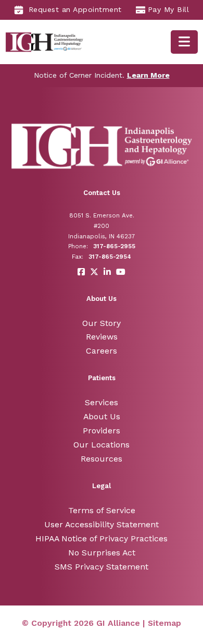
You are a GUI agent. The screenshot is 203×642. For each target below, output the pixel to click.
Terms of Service (101, 510)
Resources (101, 459)
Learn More (148, 75)
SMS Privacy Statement (101, 567)
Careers (101, 351)
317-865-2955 (114, 246)
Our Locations (101, 445)
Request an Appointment (75, 9)
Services (101, 402)
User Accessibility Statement (101, 524)
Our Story (101, 323)
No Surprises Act (101, 553)
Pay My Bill (168, 9)
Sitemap (164, 623)
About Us (101, 416)
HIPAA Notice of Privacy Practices (101, 538)
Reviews (102, 337)
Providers (101, 430)
